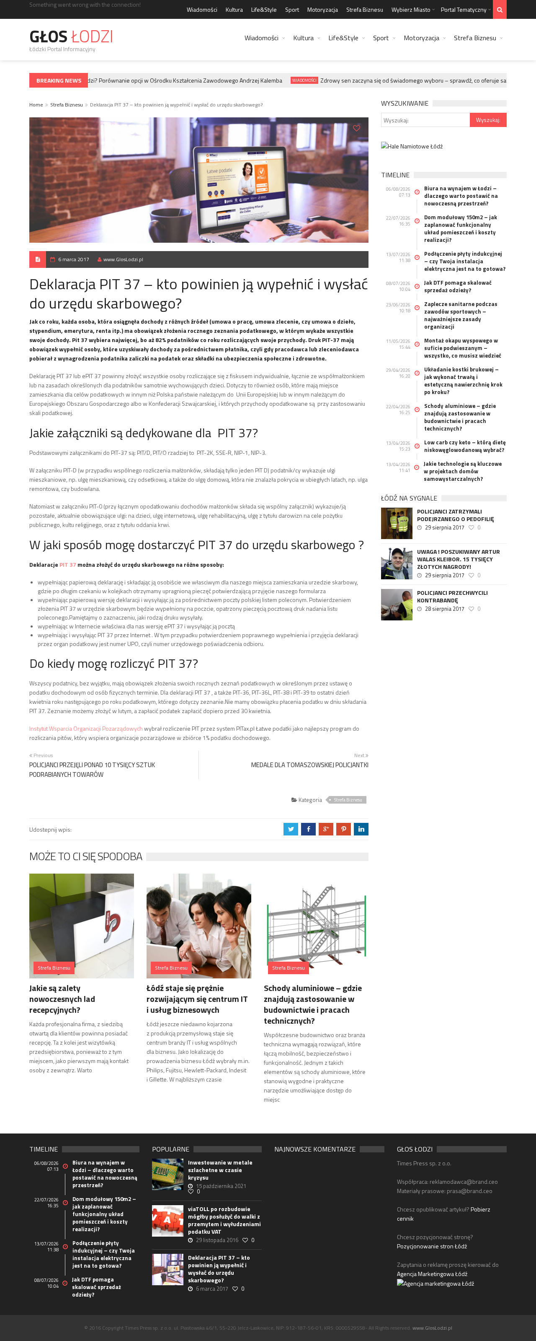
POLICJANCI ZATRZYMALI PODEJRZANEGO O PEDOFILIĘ (455, 515)
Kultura (234, 9)
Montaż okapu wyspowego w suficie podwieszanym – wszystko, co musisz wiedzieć (462, 348)
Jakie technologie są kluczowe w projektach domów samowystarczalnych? (463, 471)
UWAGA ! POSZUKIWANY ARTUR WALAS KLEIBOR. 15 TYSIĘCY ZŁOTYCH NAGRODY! (458, 559)
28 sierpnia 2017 (444, 608)
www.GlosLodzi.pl (123, 259)
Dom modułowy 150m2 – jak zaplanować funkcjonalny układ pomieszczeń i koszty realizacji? (460, 228)
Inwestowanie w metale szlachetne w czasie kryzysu (220, 1170)
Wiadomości (202, 9)
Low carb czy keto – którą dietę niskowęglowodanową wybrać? (465, 446)
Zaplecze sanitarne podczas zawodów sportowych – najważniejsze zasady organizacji (460, 315)
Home (36, 105)
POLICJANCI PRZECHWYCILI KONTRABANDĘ (452, 596)
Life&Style (264, 9)
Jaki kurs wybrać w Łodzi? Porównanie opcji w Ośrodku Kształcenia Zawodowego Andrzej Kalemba (146, 80)
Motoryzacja (322, 9)
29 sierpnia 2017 (444, 527)
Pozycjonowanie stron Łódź (432, 1246)
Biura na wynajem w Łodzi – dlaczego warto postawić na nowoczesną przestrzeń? (461, 195)
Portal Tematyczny (464, 9)
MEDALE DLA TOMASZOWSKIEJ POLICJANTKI (309, 765)
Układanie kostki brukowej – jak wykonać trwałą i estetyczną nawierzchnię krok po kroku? (463, 381)
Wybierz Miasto (411, 9)
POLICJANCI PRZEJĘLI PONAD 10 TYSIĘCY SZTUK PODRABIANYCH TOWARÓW (92, 769)
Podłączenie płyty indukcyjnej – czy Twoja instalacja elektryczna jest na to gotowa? (464, 261)
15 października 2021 (221, 1186)
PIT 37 (67, 564)
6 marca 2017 (73, 259)
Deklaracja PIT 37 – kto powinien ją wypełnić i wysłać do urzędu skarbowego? (219, 1269)
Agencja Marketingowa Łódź (432, 1273)
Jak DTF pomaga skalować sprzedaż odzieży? (458, 286)
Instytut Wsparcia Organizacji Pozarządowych (86, 728)
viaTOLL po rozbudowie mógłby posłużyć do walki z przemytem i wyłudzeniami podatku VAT (224, 1220)
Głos (71, 36)
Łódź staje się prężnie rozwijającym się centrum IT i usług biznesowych (197, 998)
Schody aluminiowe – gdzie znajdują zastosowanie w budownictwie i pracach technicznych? (313, 1004)
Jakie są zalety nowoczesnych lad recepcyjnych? (62, 998)
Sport (292, 9)
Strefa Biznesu (364, 9)
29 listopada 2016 (217, 1240)
